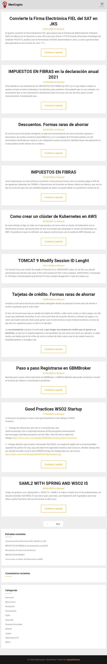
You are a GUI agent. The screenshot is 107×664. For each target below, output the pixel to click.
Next (58, 524)
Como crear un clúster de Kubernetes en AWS (53, 216)
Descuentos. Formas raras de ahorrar (53, 124)
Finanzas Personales (13, 624)
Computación (10, 611)
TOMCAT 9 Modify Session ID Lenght (53, 260)
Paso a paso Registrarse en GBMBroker (53, 368)
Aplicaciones (10, 602)
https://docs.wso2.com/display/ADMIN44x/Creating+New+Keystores (45, 438)
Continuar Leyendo (53, 52)
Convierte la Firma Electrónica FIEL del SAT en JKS (25, 541)
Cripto (7, 615)
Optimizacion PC (12, 638)
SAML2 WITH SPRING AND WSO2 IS (53, 483)
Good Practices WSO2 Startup (53, 409)
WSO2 (7, 642)
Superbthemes (73, 659)
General (8, 629)
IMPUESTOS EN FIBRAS (53, 172)
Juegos (8, 633)
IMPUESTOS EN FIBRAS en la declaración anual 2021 (26, 546)
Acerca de (9, 597)
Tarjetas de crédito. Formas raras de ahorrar (53, 294)
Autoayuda (9, 606)
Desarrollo (9, 620)
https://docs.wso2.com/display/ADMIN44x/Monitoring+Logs (33, 454)
